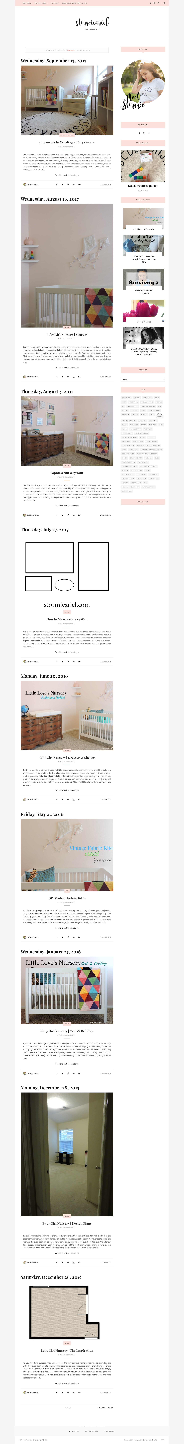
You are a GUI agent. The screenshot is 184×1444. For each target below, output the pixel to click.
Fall (161, 425)
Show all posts (83, 50)
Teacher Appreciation (130, 487)
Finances (152, 425)
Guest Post (154, 474)
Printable (148, 429)
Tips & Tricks (133, 402)
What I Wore (127, 491)
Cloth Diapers (151, 441)
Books (143, 425)
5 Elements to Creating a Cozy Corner (67, 142)
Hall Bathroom (128, 478)
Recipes (159, 416)
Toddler (151, 437)
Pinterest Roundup (129, 437)
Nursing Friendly (141, 433)
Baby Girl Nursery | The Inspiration (67, 1350)
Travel (147, 470)
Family (124, 425)
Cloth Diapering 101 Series (147, 454)
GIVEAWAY (148, 458)
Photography (136, 429)
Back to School (128, 474)
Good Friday (141, 474)
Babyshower (138, 441)
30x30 (143, 410)
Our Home (27, 3)
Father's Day (127, 433)
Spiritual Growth (128, 420)
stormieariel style (148, 406)
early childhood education (151, 449)
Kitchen (125, 483)
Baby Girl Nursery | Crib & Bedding (67, 1031)
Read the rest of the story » (67, 175)
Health (144, 414)
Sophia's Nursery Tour (66, 473)
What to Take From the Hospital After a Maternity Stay (144, 259)
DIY (67, 891)
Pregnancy (126, 398)
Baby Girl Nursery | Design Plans (66, 1223)
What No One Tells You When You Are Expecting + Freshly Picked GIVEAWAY (144, 352)
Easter (124, 458)
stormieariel (33, 184)
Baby (124, 402)
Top (162, 1440)
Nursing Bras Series (129, 466)
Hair (157, 458)
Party (124, 449)
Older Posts (106, 1408)
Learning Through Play (143, 185)
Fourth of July (136, 458)
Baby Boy (142, 420)
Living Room (136, 483)
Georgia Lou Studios (150, 1440)
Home (67, 327)
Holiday (159, 402)
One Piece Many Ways (148, 466)
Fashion (54, 3)
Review (124, 410)
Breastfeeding (154, 410)
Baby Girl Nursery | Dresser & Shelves (67, 757)
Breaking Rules (128, 454)
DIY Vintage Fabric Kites (67, 898)
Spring (142, 437)
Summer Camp (136, 470)
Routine (125, 470)
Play (145, 483)
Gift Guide (134, 425)
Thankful (134, 410)
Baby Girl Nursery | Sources (67, 334)
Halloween (141, 478)
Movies (124, 429)
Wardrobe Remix (148, 487)
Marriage (125, 414)
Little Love (147, 398)
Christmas (152, 420)
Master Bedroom (128, 462)
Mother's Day (143, 462)
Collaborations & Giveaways (74, 3)
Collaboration (67, 135)
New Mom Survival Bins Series (148, 445)
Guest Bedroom (128, 445)
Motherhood (40, 3)
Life (159, 406)
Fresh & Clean (144, 321)
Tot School (133, 449)
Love (151, 414)
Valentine (126, 441)
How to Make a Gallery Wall (67, 619)
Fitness (135, 414)
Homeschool (154, 478)
